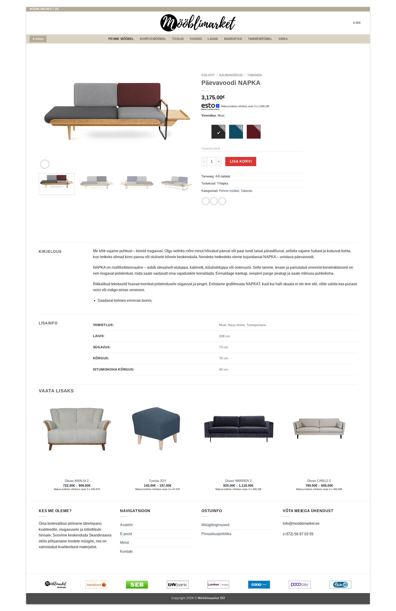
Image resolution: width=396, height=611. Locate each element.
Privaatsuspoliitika (216, 534)
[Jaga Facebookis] (205, 201)
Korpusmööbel (153, 39)
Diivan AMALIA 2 (77, 481)
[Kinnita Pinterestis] (222, 201)
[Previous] (48, 120)
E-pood (126, 534)
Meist (124, 542)
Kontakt (126, 551)
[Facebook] (355, 9)
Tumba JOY (157, 481)
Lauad (213, 39)
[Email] (359, 9)
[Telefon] (364, 9)
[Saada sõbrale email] (214, 201)
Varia (283, 39)
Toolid (178, 39)
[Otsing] (31, 23)
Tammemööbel (260, 39)
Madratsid (233, 39)
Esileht (208, 75)
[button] (359, 23)
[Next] (186, 120)
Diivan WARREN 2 (238, 481)
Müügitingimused (215, 525)
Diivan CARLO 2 (319, 481)
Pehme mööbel (121, 39)
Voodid (196, 39)
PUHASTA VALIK (210, 148)
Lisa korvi (241, 161)
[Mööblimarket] (198, 22)
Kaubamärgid (231, 75)
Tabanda (254, 75)
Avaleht (126, 525)
